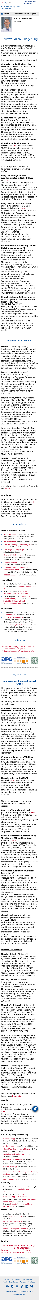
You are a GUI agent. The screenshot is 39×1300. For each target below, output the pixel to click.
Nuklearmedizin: (9, 542)
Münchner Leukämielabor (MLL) (16, 597)
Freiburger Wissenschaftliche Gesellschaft (17, 651)
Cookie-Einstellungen (11, 1282)
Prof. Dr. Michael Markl (11, 1221)
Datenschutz (28, 1280)
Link (14, 145)
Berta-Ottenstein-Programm (14, 649)
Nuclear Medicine (9, 1146)
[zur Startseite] (30, 4)
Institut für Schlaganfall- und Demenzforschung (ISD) (14, 602)
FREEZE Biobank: (9, 575)
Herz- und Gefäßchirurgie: (13, 555)
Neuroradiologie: (9, 534)
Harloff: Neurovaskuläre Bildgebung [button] (25, 14)
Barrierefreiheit (12, 1291)
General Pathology (10, 1167)
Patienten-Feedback (27, 1282)
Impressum (17, 1280)
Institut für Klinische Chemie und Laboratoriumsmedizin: (15, 568)
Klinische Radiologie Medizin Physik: (17, 544)
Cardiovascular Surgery (12, 1159)
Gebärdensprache (27, 1291)
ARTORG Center (9, 614)
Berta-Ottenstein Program (15, 1249)
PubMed (16, 1096)
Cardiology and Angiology (13, 1154)
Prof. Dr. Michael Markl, (12, 617)
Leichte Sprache (20, 1295)
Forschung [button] (7, 14)
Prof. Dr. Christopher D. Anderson (15, 625)
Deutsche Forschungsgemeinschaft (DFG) (16, 646)
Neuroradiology (9, 1139)
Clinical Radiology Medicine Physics (16, 1149)
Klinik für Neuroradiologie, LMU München (15, 592)
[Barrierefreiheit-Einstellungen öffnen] (35, 1109)
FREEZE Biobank (9, 1179)
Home (7, 1280)
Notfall (2, 2)
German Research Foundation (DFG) (17, 1245)
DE (10, 2)
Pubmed (8, 488)
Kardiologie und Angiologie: (13, 550)
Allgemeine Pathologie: (12, 562)
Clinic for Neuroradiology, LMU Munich (15, 1195)
